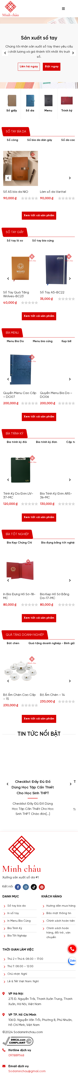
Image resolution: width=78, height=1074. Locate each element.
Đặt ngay (51, 66)
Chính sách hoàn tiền (60, 920)
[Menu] (48, 101)
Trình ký (66, 110)
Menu (48, 110)
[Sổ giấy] (11, 101)
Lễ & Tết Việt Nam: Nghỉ (23, 981)
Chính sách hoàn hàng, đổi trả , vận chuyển (58, 933)
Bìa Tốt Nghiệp (17, 935)
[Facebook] (18, 887)
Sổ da (30, 110)
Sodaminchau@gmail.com (27, 1071)
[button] (73, 53)
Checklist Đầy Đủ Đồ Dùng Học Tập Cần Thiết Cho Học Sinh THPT (33, 787)
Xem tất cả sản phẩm (39, 215)
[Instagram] (26, 887)
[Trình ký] (67, 101)
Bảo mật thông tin (58, 913)
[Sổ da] (30, 101)
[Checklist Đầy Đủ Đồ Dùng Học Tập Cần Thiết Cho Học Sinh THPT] (32, 761)
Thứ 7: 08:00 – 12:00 (20, 966)
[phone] (72, 949)
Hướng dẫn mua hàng (60, 905)
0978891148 (16, 1055)
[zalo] (72, 961)
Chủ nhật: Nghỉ (17, 974)
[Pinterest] (42, 887)
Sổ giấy (11, 110)
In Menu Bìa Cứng (19, 920)
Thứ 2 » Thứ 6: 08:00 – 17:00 (25, 959)
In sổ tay (13, 913)
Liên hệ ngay (29, 66)
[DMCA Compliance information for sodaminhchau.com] (17, 1040)
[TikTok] (34, 887)
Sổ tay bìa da (16, 905)
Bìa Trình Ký (14, 928)
